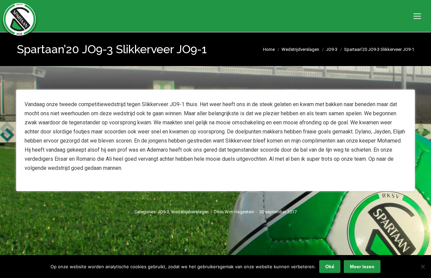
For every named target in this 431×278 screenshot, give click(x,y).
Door (234, 211)
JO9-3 (163, 211)
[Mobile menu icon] (417, 16)
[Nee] (422, 266)
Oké (329, 266)
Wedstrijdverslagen (190, 211)
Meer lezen (362, 266)
